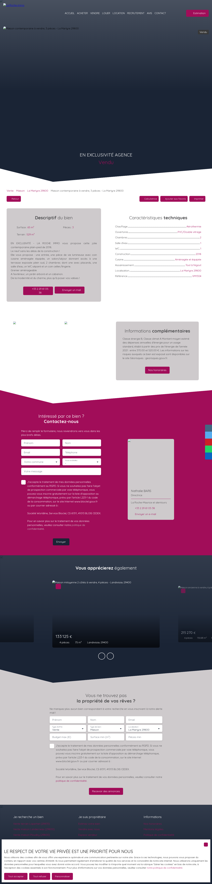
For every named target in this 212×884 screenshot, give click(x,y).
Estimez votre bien (89, 823)
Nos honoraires (153, 823)
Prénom (28, 443)
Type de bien (95, 727)
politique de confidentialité (71, 780)
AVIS (149, 13)
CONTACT (160, 13)
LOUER (106, 13)
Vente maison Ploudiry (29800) (31, 834)
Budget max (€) (61, 737)
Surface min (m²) (100, 737)
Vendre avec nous (89, 829)
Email (27, 452)
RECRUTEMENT (135, 13)
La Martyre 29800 (37, 190)
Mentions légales (153, 829)
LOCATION (119, 13)
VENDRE (95, 13)
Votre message (33, 471)
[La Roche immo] (26, 13)
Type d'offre (57, 727)
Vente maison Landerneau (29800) (34, 829)
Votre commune (33, 461)
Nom (68, 443)
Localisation (133, 727)
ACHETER (82, 13)
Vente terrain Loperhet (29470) (31, 823)
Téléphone (71, 452)
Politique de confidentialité (159, 834)
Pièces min (135, 737)
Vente (10, 190)
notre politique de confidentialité (164, 867)
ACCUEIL (70, 13)
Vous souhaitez (71, 460)
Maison (20, 190)
